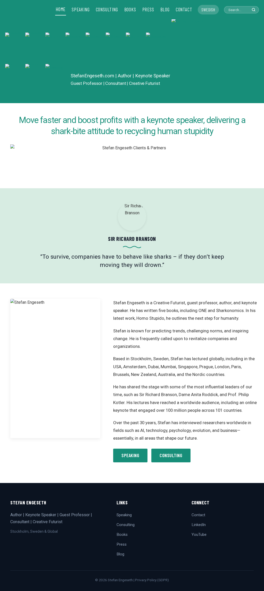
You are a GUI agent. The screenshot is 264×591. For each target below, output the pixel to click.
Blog (120, 554)
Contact (198, 515)
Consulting (171, 455)
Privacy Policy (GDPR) (152, 580)
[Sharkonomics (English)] (136, 48)
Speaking (130, 455)
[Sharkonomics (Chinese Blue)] (96, 48)
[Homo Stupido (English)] (15, 48)
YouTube (199, 534)
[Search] (254, 9)
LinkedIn (199, 524)
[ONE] (15, 79)
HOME (60, 9)
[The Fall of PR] (35, 79)
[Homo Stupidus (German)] (35, 48)
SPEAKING (80, 9)
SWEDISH (208, 9)
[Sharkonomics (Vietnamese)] (156, 48)
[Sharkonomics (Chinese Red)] (116, 48)
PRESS (148, 9)
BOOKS (130, 9)
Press (122, 544)
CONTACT (184, 9)
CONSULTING (107, 9)
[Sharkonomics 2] (55, 48)
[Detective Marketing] (55, 79)
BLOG (165, 9)
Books (122, 534)
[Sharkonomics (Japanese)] (75, 48)
